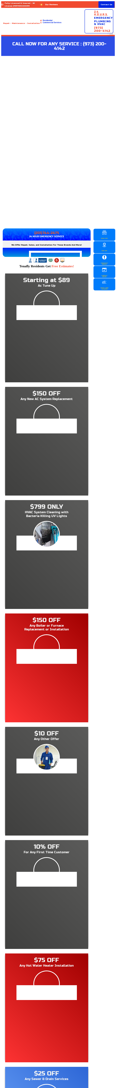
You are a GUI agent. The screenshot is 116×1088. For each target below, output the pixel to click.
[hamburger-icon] (111, 34)
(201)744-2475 (46, 233)
